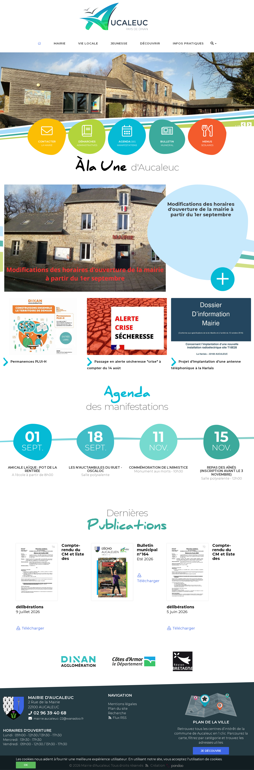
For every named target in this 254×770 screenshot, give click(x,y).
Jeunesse (119, 43)
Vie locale (88, 43)
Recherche (117, 713)
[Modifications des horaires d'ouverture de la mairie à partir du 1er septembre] (85, 238)
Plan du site (118, 708)
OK (26, 764)
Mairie (59, 43)
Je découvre (211, 751)
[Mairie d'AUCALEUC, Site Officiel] (127, 15)
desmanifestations (127, 143)
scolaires (207, 143)
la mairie (47, 143)
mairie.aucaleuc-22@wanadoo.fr (59, 718)
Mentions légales (122, 704)
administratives (87, 143)
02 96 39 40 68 (50, 712)
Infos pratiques (188, 43)
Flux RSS (119, 718)
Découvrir (150, 43)
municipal (167, 143)
